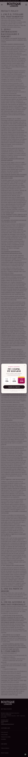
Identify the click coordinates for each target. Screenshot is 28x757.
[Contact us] (25, 754)
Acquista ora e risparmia (14, 387)
